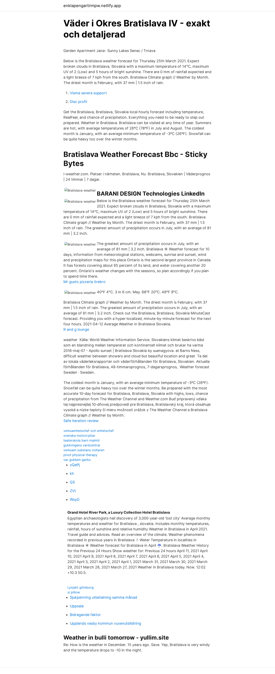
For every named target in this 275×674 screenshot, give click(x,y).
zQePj (75, 465)
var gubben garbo (77, 460)
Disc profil (78, 102)
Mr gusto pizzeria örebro (84, 282)
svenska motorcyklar (79, 435)
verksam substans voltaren (83, 450)
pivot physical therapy (80, 455)
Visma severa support (88, 93)
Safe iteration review (81, 421)
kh (72, 473)
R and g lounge (76, 329)
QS (72, 482)
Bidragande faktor (85, 615)
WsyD (75, 499)
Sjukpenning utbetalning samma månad (103, 597)
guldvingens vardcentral (81, 445)
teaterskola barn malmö (81, 440)
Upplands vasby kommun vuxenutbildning (105, 623)
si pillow (73, 592)
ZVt (73, 491)
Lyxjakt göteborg (80, 587)
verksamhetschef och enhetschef (88, 431)
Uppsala (77, 606)
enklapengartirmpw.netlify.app (92, 6)
